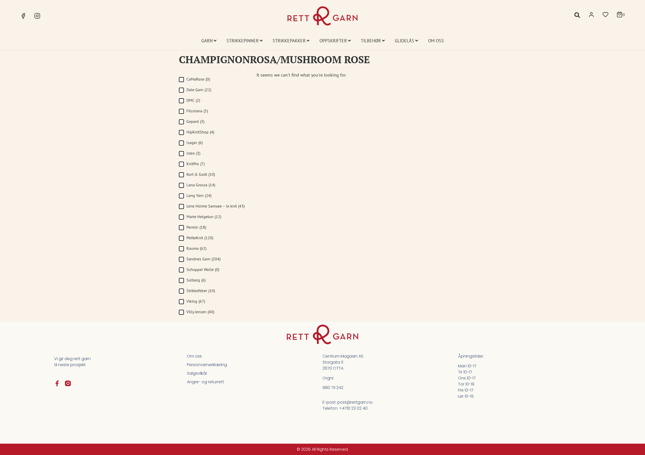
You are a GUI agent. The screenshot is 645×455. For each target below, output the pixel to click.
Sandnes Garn (203, 259)
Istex (193, 153)
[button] (577, 15)
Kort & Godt (200, 174)
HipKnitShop (200, 132)
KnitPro (195, 164)
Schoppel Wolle (202, 269)
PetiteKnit (199, 238)
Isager (194, 143)
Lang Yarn (198, 195)
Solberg (196, 280)
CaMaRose (198, 79)
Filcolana (197, 111)
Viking (195, 301)
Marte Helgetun (203, 217)
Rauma (196, 248)
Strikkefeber (200, 291)
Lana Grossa (200, 185)
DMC (193, 100)
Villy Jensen (200, 312)
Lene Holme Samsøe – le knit (215, 206)
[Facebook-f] (57, 383)
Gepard (195, 121)
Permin (196, 227)
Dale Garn (198, 90)
